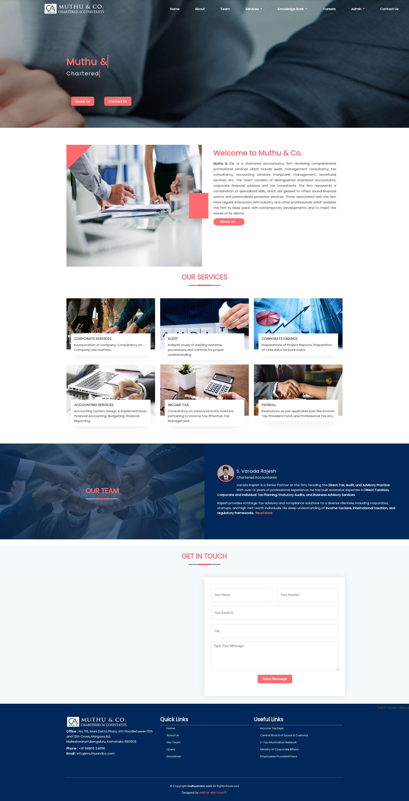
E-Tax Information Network (278, 742)
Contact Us (389, 9)
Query (171, 749)
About (200, 9)
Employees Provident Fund (278, 756)
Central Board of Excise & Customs (284, 735)
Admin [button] (356, 9)
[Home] (78, 8)
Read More (263, 513)
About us (227, 222)
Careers (329, 9)
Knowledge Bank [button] (291, 9)
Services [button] (253, 9)
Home (175, 9)
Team (225, 9)
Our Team (173, 742)
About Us (82, 101)
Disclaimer (174, 756)
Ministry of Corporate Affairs (279, 749)
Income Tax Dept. (272, 728)
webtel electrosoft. (213, 792)
